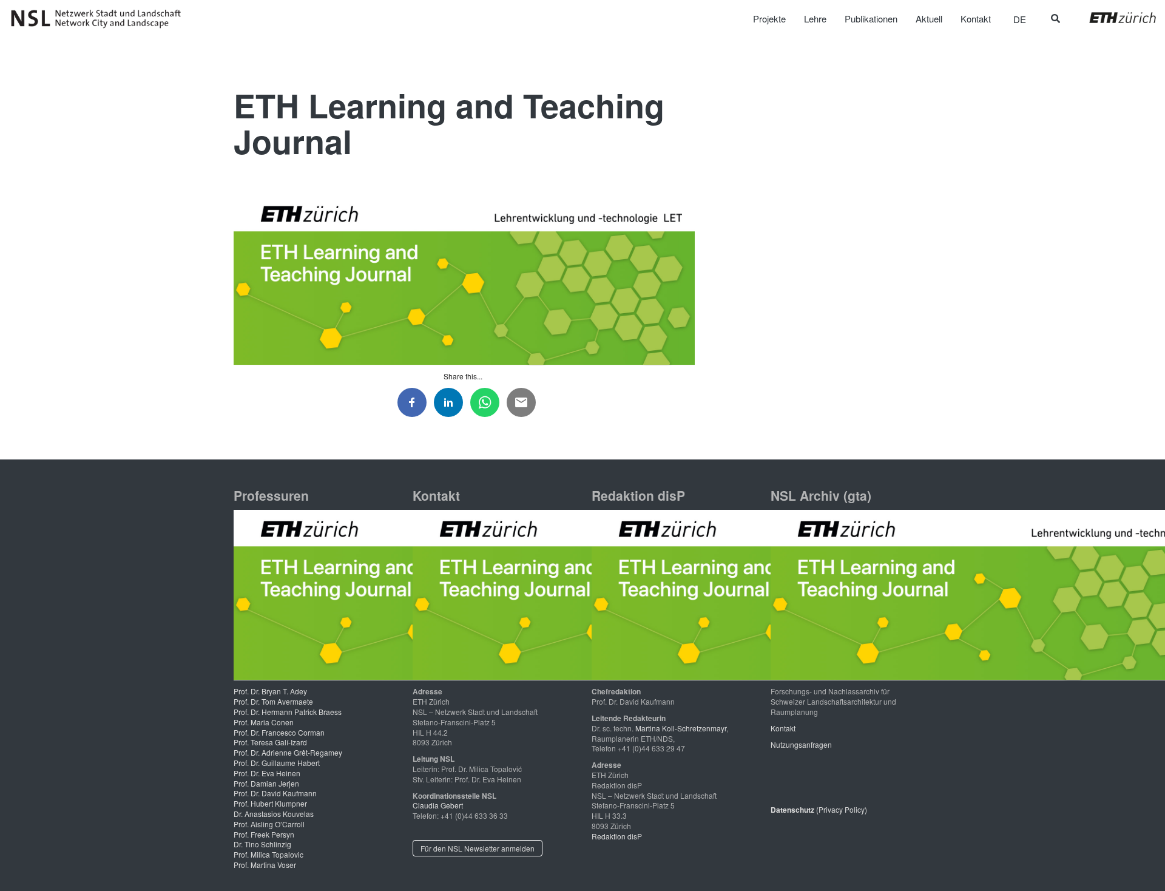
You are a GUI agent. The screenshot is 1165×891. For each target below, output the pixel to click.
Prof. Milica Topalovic (268, 854)
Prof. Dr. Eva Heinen (267, 773)
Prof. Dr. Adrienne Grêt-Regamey (288, 752)
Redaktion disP (617, 836)
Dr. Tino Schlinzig (262, 844)
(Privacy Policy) (819, 809)
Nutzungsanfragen (801, 744)
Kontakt (783, 728)
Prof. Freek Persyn (264, 834)
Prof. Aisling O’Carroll (269, 824)
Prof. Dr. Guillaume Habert (277, 762)
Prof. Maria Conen (264, 722)
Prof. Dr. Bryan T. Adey (270, 691)
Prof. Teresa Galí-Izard (270, 742)
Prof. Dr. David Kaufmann (275, 793)
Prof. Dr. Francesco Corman (279, 732)
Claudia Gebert (438, 805)
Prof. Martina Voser (265, 864)
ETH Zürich (1113, 17)
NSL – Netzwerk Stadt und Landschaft (100, 19)
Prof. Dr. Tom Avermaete (273, 701)
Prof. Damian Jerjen (266, 783)
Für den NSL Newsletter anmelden (477, 848)
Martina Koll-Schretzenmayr (680, 728)
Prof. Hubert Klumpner (270, 803)
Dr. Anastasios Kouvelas (274, 813)
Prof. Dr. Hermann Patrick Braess (288, 711)
